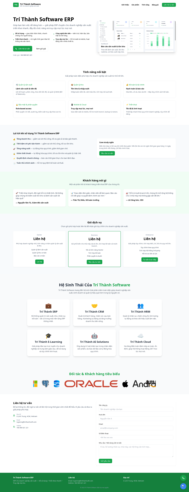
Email (101, 424)
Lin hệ (39, 262)
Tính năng (145, 5)
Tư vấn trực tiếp (149, 259)
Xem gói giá (41, 48)
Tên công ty (103, 405)
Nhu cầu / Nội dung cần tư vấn (110, 443)
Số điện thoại (103, 433)
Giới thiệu (125, 5)
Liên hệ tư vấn (169, 5)
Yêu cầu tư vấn (107, 153)
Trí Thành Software (30, 4)
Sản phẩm (135, 5)
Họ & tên (102, 415)
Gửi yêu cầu (105, 461)
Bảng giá (155, 5)
